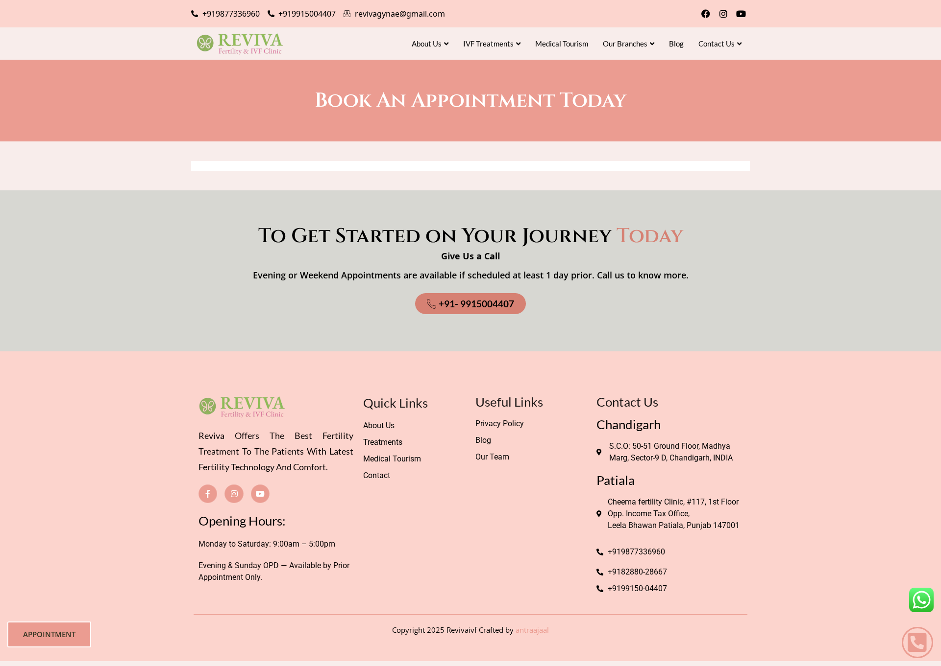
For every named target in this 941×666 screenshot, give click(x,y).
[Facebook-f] (207, 493)
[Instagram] (723, 14)
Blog (676, 43)
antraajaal (532, 630)
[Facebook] (706, 14)
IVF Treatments (488, 43)
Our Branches (625, 43)
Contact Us (716, 43)
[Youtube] (741, 14)
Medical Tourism (561, 43)
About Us (427, 43)
